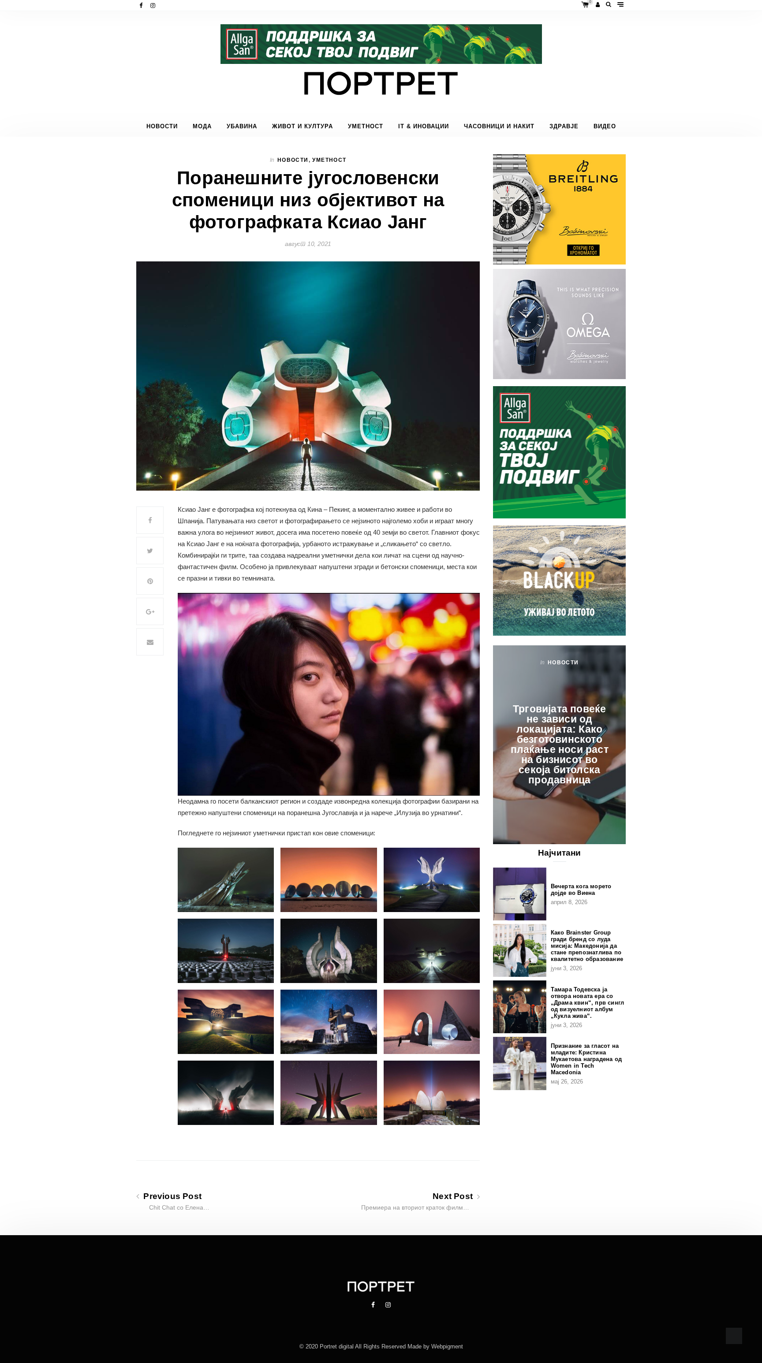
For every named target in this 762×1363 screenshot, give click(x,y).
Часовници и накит (499, 126)
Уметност (365, 126)
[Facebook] (141, 5)
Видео (605, 126)
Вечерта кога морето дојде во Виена (581, 889)
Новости (162, 126)
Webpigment (447, 1346)
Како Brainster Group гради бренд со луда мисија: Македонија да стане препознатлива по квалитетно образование (587, 945)
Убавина (242, 126)
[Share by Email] (150, 641)
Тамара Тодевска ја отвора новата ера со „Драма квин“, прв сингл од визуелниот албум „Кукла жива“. (587, 1002)
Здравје (564, 126)
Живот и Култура (302, 126)
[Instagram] (153, 5)
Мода (202, 126)
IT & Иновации (423, 126)
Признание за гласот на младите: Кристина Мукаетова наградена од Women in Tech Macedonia (586, 1059)
